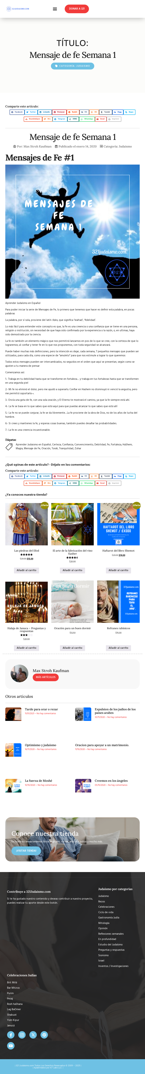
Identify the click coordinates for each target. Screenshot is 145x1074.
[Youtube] (10, 1045)
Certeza (56, 445)
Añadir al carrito (26, 570)
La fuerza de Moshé (38, 781)
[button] (55, 9)
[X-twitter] (33, 1035)
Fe (108, 445)
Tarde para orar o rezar (41, 709)
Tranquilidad (66, 448)
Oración (46, 448)
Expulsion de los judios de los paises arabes (115, 711)
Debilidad (100, 445)
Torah (55, 448)
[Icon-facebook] (10, 1035)
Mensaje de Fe (32, 448)
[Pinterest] (44, 1035)
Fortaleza (116, 445)
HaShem (127, 445)
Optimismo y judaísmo (40, 745)
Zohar (78, 448)
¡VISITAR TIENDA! (26, 851)
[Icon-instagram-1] (22, 1035)
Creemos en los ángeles (111, 781)
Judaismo (83, 66)
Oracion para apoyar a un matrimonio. (102, 745)
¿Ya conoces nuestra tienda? (26, 494)
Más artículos (46, 677)
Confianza (67, 445)
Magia (19, 448)
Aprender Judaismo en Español (33, 445)
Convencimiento (83, 445)
